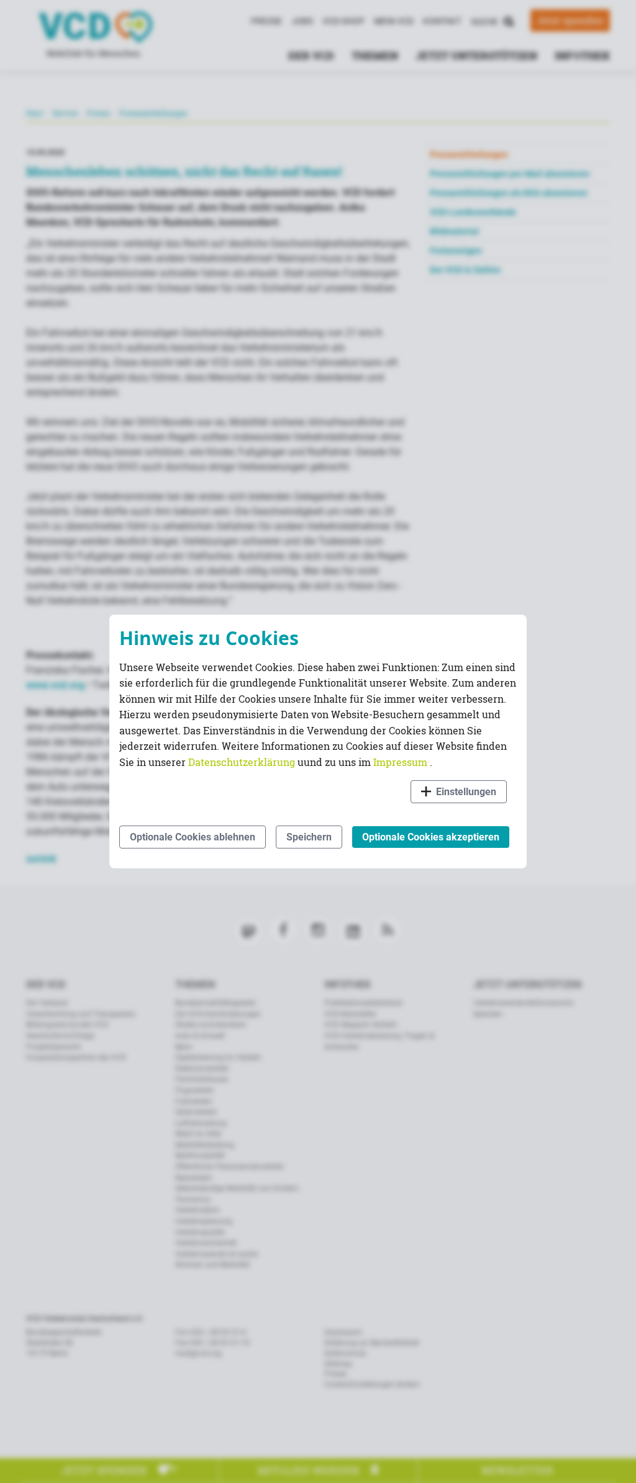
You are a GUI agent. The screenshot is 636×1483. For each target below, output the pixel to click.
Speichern (309, 837)
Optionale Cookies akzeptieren (430, 837)
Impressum (401, 761)
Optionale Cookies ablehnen (192, 837)
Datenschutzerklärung (243, 761)
